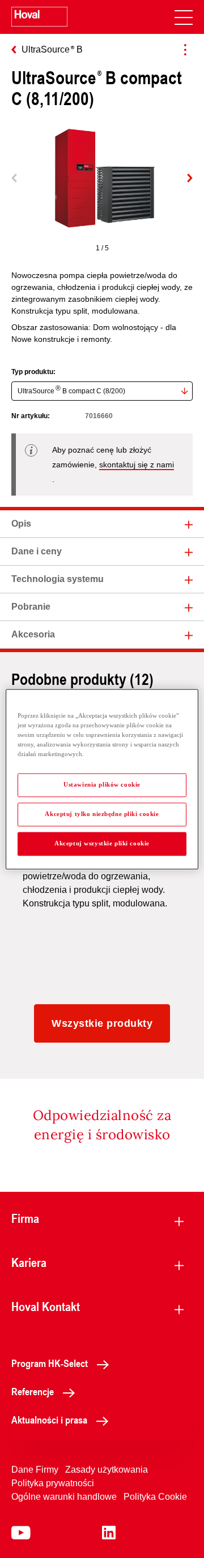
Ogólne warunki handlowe (64, 1496)
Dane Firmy (34, 1469)
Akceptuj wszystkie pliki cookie (102, 843)
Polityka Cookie (155, 1496)
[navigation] (183, 17)
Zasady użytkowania (106, 1469)
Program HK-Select (49, 1363)
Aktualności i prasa (49, 1419)
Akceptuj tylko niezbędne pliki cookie (102, 813)
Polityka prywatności (52, 1483)
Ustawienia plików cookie (102, 784)
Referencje (32, 1391)
